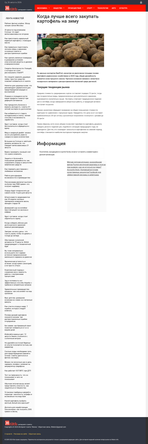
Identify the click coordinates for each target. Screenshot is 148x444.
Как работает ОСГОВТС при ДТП (18, 370)
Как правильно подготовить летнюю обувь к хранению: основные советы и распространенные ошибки (16, 50)
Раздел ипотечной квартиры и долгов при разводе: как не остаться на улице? (86, 165)
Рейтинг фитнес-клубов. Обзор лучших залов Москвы (17, 24)
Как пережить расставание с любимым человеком (16, 170)
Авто (114, 8)
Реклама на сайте (20, 434)
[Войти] (141, 2)
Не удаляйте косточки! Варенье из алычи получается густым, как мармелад (18, 345)
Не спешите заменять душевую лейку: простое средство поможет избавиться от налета (17, 79)
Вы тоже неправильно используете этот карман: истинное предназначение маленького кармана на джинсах (18, 253)
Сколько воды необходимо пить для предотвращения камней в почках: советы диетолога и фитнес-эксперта (18, 354)
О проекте (8, 434)
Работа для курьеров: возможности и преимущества (17, 176)
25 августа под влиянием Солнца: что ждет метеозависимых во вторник (17, 32)
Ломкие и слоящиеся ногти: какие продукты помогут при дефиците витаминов (16, 98)
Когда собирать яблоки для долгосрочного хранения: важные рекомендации (16, 225)
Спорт (89, 8)
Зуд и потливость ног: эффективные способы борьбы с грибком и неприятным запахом (18, 282)
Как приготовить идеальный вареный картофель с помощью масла (18, 40)
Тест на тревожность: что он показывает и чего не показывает (16, 377)
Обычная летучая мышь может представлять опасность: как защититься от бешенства (17, 385)
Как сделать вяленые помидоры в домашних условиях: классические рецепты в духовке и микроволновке (18, 60)
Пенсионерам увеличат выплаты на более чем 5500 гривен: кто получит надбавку (18, 184)
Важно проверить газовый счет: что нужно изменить (18, 153)
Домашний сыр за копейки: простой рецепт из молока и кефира (16, 210)
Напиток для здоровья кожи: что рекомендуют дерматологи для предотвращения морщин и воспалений (18, 88)
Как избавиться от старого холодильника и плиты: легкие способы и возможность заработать (17, 116)
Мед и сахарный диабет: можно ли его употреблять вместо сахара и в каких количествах (18, 134)
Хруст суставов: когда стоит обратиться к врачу (16, 217)
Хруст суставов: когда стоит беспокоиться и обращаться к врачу (17, 126)
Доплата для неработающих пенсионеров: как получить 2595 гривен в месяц (18, 409)
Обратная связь (35, 434)
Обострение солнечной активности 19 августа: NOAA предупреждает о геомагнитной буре (18, 243)
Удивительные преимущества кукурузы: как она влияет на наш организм (18, 291)
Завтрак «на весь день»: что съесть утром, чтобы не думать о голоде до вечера (18, 233)
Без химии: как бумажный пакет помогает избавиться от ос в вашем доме (18, 327)
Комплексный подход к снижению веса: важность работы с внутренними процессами (15, 273)
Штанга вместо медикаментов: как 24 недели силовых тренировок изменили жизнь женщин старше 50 (17, 200)
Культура (123, 8)
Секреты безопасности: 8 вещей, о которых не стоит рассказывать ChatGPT (18, 70)
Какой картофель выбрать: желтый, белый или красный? (17, 402)
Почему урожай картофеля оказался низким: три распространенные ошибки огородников (16, 318)
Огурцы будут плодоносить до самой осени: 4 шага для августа (18, 191)
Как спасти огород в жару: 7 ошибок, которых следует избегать (16, 308)
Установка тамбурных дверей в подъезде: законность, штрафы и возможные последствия (18, 394)
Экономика (42, 8)
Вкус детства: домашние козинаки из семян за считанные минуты (18, 300)
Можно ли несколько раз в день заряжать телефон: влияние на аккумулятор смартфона (18, 364)
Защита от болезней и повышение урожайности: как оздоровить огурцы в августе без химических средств (18, 161)
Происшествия (74, 8)
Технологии (102, 8)
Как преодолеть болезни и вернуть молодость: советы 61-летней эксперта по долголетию (18, 107)
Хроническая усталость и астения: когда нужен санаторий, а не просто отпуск (18, 263)
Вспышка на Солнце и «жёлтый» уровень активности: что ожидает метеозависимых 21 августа (18, 144)
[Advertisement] (86, 192)
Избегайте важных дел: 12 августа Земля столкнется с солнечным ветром (16, 336)
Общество (57, 8)
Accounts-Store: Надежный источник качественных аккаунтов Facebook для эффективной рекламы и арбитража (84, 172)
